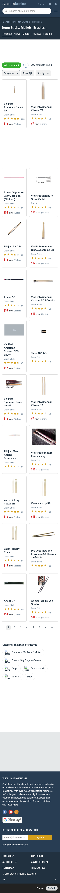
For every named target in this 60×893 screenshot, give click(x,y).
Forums (47, 33)
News (17, 33)
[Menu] (56, 11)
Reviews (36, 33)
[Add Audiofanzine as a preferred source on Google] (12, 820)
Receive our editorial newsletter (20, 830)
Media (25, 33)
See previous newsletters (15, 844)
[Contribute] (25, 65)
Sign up (40, 837)
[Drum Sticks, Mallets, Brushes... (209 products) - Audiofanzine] (14, 3)
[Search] (6, 11)
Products (7, 33)
